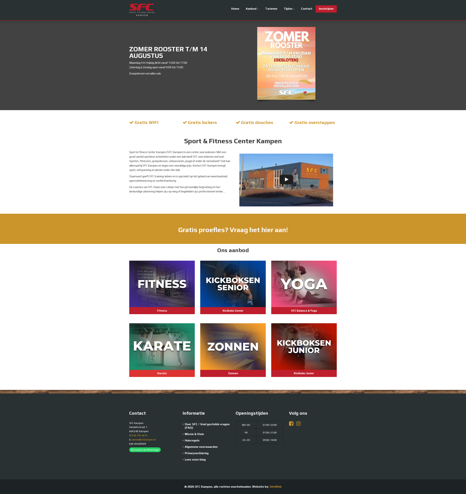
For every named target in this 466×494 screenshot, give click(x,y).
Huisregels (192, 440)
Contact (306, 8)
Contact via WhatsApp (146, 449)
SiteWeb (276, 486)
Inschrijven (326, 8)
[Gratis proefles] (233, 229)
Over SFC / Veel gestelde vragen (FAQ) (207, 425)
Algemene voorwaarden (201, 446)
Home (235, 8)
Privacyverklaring (197, 453)
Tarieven (271, 8)
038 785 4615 (139, 435)
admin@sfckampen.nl (144, 439)
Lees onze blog (195, 459)
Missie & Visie (194, 434)
